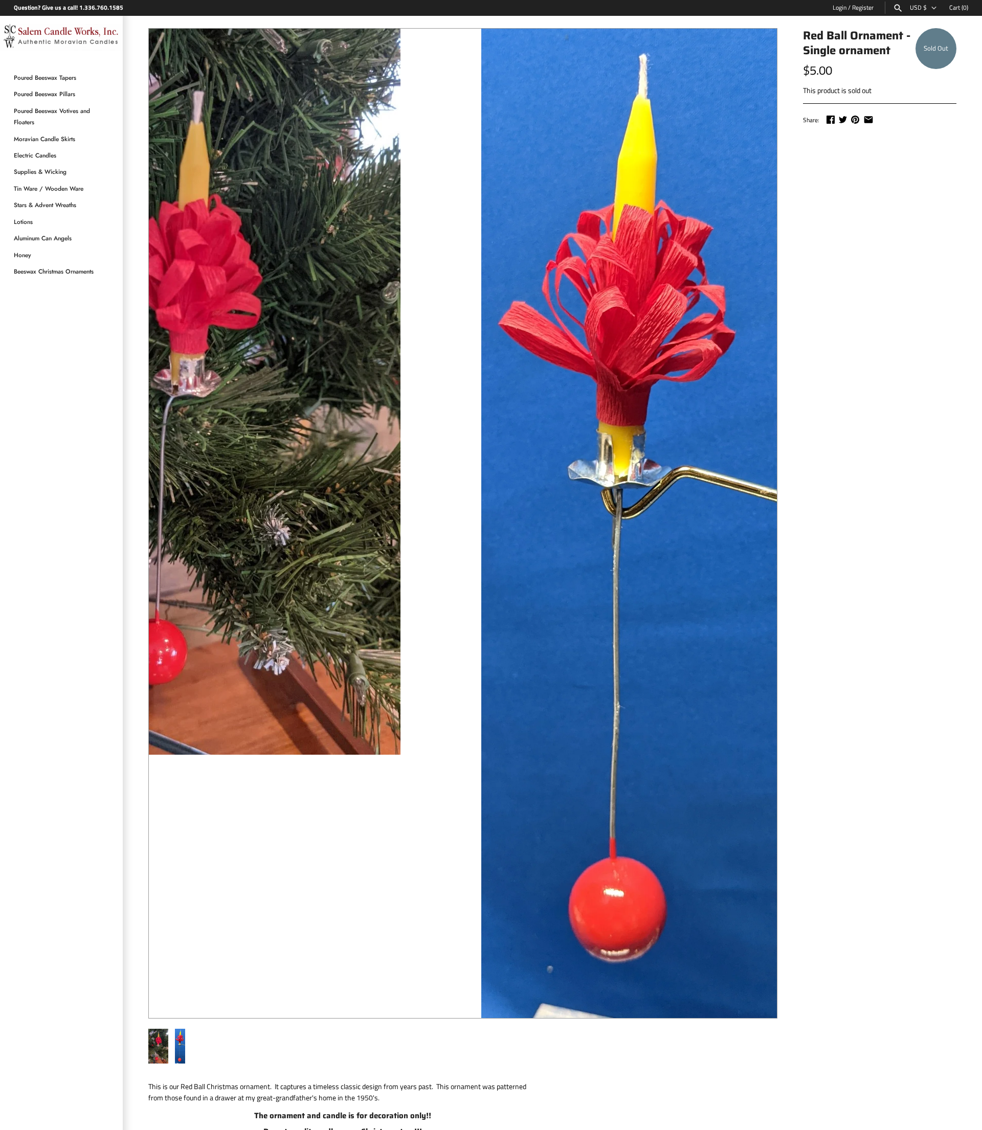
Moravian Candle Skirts (44, 138)
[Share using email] (868, 119)
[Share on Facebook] (831, 119)
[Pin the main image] (855, 119)
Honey (22, 255)
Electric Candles (35, 155)
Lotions (23, 221)
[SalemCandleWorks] (61, 38)
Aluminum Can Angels (43, 238)
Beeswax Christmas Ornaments (54, 271)
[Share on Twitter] (843, 119)
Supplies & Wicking (40, 172)
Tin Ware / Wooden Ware (48, 188)
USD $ (918, 7)
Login (839, 7)
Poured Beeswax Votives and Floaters (52, 116)
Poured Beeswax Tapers (45, 78)
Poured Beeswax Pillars (44, 94)
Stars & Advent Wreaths (45, 205)
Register (863, 7)
